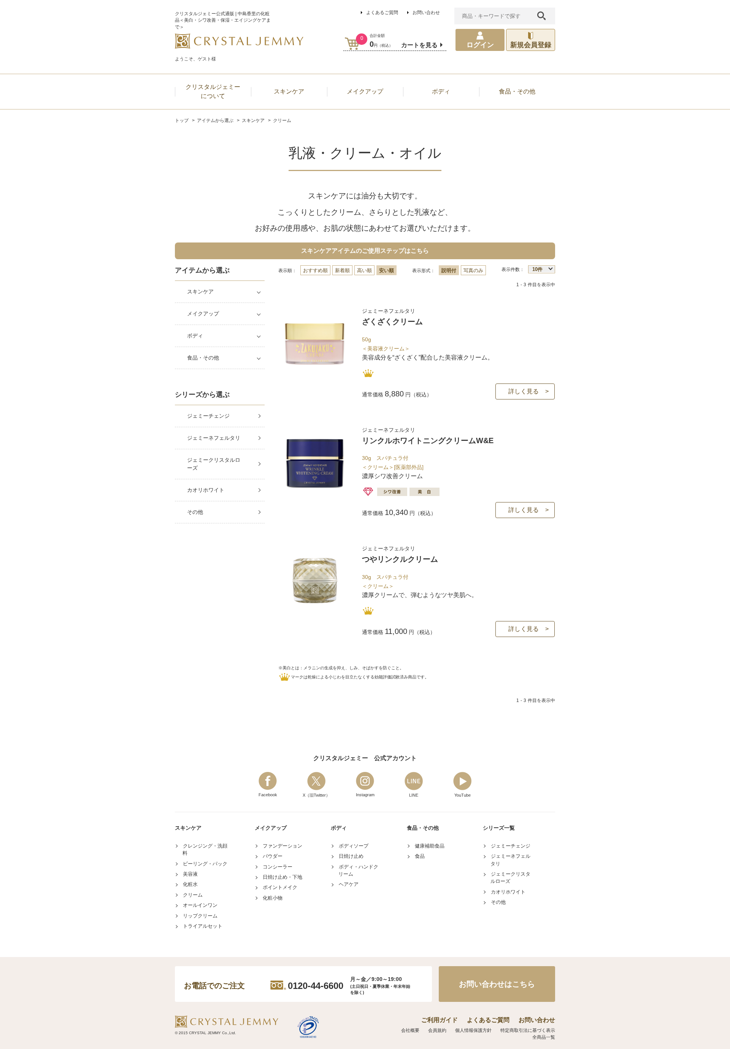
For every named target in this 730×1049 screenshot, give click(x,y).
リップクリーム (200, 916)
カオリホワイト (205, 490)
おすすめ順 (315, 270)
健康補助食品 (429, 846)
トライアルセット (202, 926)
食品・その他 (203, 358)
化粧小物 (272, 898)
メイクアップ (203, 314)
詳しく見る (523, 391)
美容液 (190, 874)
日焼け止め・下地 (282, 877)
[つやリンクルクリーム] (314, 612)
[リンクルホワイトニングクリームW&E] (314, 493)
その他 (195, 512)
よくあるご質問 (382, 12)
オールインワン (200, 905)
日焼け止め (351, 856)
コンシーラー (277, 867)
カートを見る (419, 45)
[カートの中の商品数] (352, 43)
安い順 (386, 270)
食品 (420, 856)
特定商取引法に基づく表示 (527, 1030)
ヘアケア (349, 884)
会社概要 (410, 1030)
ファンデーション (282, 846)
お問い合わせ (426, 12)
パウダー (272, 856)
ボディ (195, 336)
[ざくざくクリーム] (314, 374)
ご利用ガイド (439, 1020)
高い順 (364, 270)
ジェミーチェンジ (208, 416)
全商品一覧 (543, 1037)
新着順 (342, 270)
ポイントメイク (280, 887)
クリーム (193, 895)
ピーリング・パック (205, 864)
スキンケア (200, 291)
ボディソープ (353, 846)
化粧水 (190, 884)
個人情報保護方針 (473, 1030)
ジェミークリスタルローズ (213, 464)
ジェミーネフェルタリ (213, 438)
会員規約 (437, 1030)
